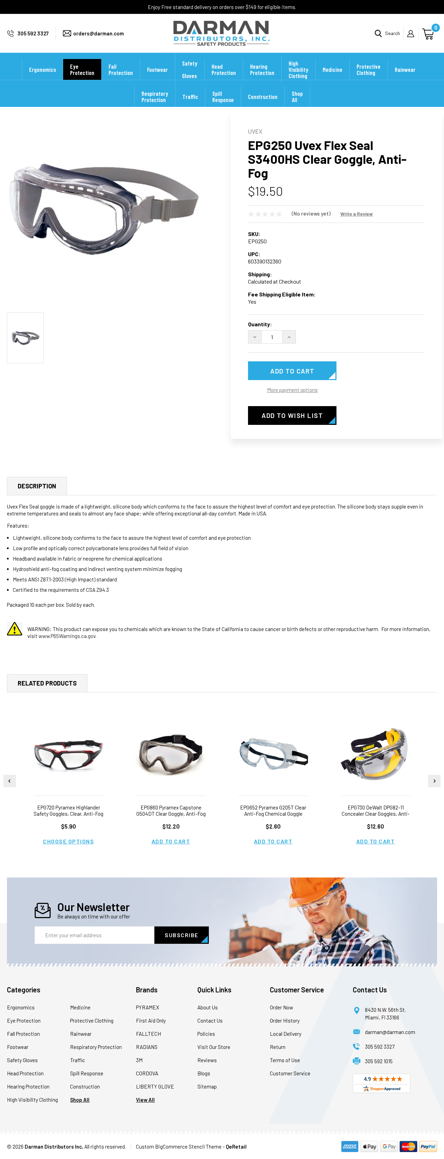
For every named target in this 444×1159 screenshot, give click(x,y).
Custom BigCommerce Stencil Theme (179, 1146)
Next (434, 781)
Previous (9, 781)
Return (277, 1047)
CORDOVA (147, 1073)
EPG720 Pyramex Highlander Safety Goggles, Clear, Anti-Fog (68, 810)
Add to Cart (171, 841)
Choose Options (68, 841)
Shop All (297, 96)
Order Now (281, 1007)
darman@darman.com (390, 1032)
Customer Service (290, 1073)
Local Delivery (285, 1034)
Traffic (190, 96)
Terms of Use (285, 1060)
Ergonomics (42, 69)
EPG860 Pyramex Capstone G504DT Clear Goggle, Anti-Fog (171, 810)
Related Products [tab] (47, 683)
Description (37, 486)
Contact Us (210, 1020)
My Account (413, 34)
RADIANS (146, 1047)
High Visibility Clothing (298, 69)
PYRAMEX (147, 1007)
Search (392, 33)
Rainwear (405, 69)
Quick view (69, 754)
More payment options (292, 390)
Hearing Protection (262, 69)
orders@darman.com (98, 33)
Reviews (207, 1060)
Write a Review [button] (356, 214)
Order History (285, 1020)
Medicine (332, 69)
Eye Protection (82, 69)
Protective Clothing (369, 69)
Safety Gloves (189, 69)
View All (145, 1100)
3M (139, 1060)
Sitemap (207, 1086)
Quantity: (260, 324)
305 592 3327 (33, 33)
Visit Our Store (213, 1047)
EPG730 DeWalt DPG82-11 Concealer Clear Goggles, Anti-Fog (376, 813)
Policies (206, 1034)
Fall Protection (121, 69)
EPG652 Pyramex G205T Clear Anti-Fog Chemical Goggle (273, 810)
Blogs (203, 1073)
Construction (263, 96)
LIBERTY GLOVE (155, 1086)
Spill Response (223, 96)
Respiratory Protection (155, 96)
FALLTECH (148, 1034)
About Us (207, 1007)
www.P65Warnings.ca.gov (67, 636)
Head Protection (224, 69)
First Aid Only (151, 1020)
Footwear (157, 69)
